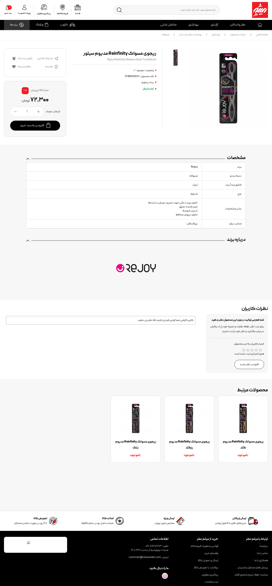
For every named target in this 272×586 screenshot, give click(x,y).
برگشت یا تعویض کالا (206, 568)
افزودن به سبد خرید (32, 125)
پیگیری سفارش (210, 575)
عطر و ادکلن (238, 25)
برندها (14, 25)
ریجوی (144, 82)
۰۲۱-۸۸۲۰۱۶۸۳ (153, 546)
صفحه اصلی (262, 35)
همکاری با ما (261, 561)
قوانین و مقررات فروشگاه (204, 546)
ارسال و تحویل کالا (208, 561)
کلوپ (64, 25)
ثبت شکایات (211, 582)
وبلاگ (40, 25)
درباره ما (264, 546)
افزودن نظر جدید (249, 364)
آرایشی (214, 25)
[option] (243, 429)
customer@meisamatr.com (145, 557)
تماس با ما (262, 553)
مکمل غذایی (168, 25)
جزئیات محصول (238, 35)
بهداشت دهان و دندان (190, 35)
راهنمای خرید (211, 553)
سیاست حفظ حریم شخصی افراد (251, 575)
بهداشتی (193, 25)
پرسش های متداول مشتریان (253, 568)
